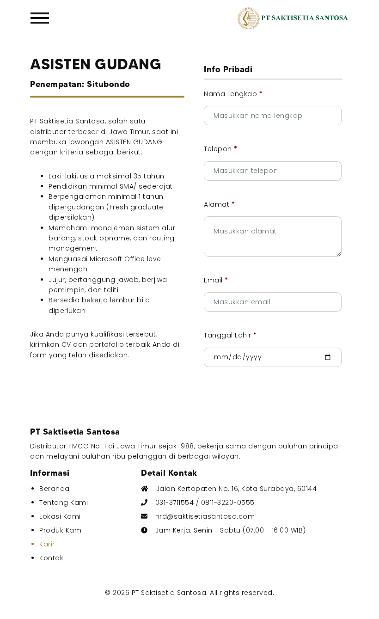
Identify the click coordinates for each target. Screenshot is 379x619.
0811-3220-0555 (228, 502)
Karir (47, 544)
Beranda (54, 488)
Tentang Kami (63, 502)
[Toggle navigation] (42, 18)
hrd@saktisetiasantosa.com (205, 516)
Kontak (51, 558)
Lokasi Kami (60, 516)
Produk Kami (61, 530)
